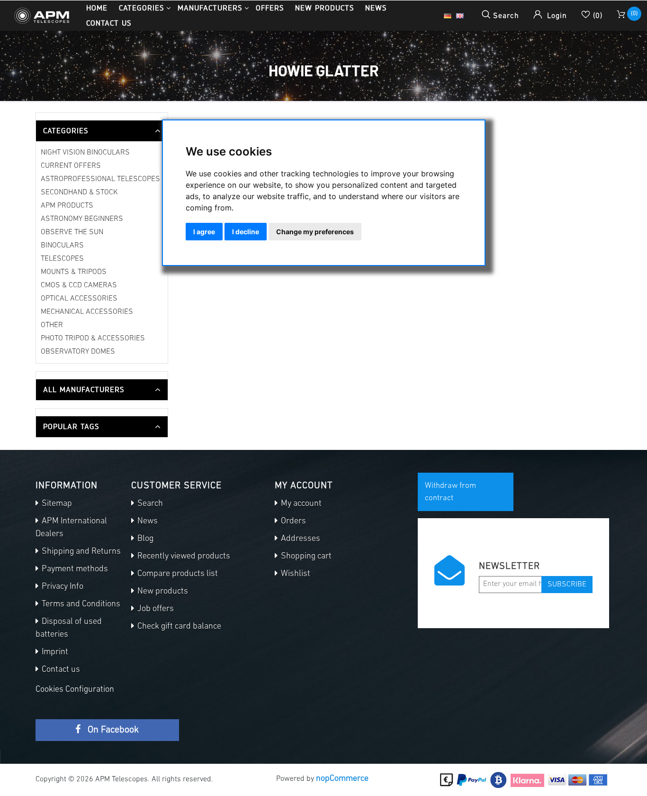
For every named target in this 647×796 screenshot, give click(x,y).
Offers (270, 7)
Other (52, 325)
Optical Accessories (79, 298)
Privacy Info (61, 587)
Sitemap (56, 504)
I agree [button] (204, 232)
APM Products (67, 206)
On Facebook (112, 730)
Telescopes (62, 259)
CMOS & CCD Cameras (79, 285)
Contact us (108, 22)
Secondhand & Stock (79, 192)
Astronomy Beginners (82, 219)
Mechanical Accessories (87, 312)
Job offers (154, 609)
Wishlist (294, 574)
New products (324, 7)
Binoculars (62, 245)
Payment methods (74, 569)
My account (300, 504)
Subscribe (567, 584)
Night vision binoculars (85, 152)
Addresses (299, 539)
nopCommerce (342, 779)
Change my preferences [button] (315, 232)
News (375, 7)
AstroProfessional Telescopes (100, 179)
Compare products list (176, 574)
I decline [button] (245, 232)
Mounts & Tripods (74, 272)
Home (97, 7)
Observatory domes (78, 352)
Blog (144, 539)
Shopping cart (305, 556)
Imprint (54, 652)
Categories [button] (141, 7)
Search (149, 504)
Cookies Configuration (75, 690)
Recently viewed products (182, 556)
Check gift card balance (178, 626)
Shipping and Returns (80, 552)
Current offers (71, 166)
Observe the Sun (72, 232)
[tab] (102, 130)
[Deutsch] (447, 15)
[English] (460, 15)
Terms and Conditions (80, 604)
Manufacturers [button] (210, 7)
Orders (292, 521)
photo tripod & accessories (93, 338)
